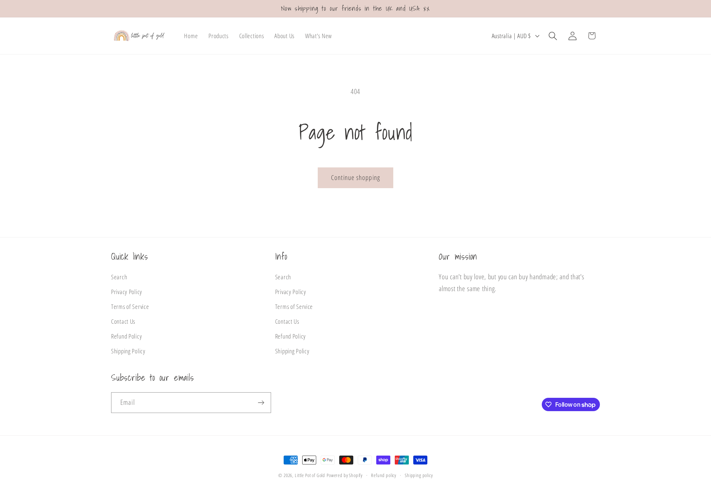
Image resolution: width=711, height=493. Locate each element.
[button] (553, 36)
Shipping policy (419, 475)
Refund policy (383, 475)
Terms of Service (130, 307)
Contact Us (123, 321)
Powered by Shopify (345, 475)
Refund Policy (126, 336)
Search (119, 277)
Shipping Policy (128, 351)
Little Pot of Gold (310, 475)
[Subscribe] (261, 402)
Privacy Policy (126, 292)
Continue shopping (355, 177)
